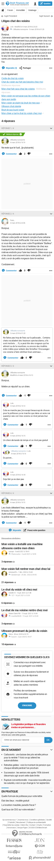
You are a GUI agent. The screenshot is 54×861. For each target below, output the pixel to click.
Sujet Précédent (10, 16)
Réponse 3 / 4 (7, 366)
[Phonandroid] (40, 858)
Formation (47, 825)
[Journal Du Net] (40, 840)
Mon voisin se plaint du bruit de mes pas (20, 102)
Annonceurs (11, 828)
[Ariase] (14, 857)
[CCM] (40, 846)
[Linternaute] (14, 846)
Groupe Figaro (22, 828)
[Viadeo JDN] (40, 852)
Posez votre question (36, 530)
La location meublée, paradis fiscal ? (18, 805)
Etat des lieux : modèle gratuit (15, 800)
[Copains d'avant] (14, 852)
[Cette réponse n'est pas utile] (29, 154)
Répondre (16, 530)
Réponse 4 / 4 (7, 493)
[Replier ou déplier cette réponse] (51, 128)
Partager (27, 68)
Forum (10, 10)
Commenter (11, 154)
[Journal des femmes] (14, 840)
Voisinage (32, 10)
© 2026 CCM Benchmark (38, 828)
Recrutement (20, 822)
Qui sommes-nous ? (9, 820)
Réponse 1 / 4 (7, 128)
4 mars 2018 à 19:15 (17, 502)
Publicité (11, 822)
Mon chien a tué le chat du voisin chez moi (21, 113)
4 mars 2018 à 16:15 (17, 436)
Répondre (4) (11, 68)
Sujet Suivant (44, 16)
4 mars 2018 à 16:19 (17, 142)
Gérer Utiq (24, 825)
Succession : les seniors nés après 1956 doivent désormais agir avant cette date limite (26, 774)
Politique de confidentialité (36, 822)
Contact (32, 825)
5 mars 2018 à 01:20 (36, 29)
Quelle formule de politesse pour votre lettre (21, 796)
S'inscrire (27, 705)
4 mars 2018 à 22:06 (17, 223)
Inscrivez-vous (23, 820)
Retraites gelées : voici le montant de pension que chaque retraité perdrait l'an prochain (27, 766)
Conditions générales (37, 820)
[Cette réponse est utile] (20, 154)
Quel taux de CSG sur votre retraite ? (18, 809)
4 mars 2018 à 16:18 (17, 475)
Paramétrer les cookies (11, 825)
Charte (39, 825)
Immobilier (20, 10)
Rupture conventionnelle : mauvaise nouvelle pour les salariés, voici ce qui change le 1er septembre (27, 781)
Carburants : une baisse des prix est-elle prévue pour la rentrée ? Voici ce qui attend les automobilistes (26, 757)
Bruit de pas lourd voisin (12, 109)
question (47, 4)
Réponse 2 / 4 (7, 214)
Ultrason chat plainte (11, 106)
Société (49, 820)
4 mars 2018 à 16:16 (18, 454)
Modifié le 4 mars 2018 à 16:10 (21, 375)
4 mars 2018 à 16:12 (17, 406)
